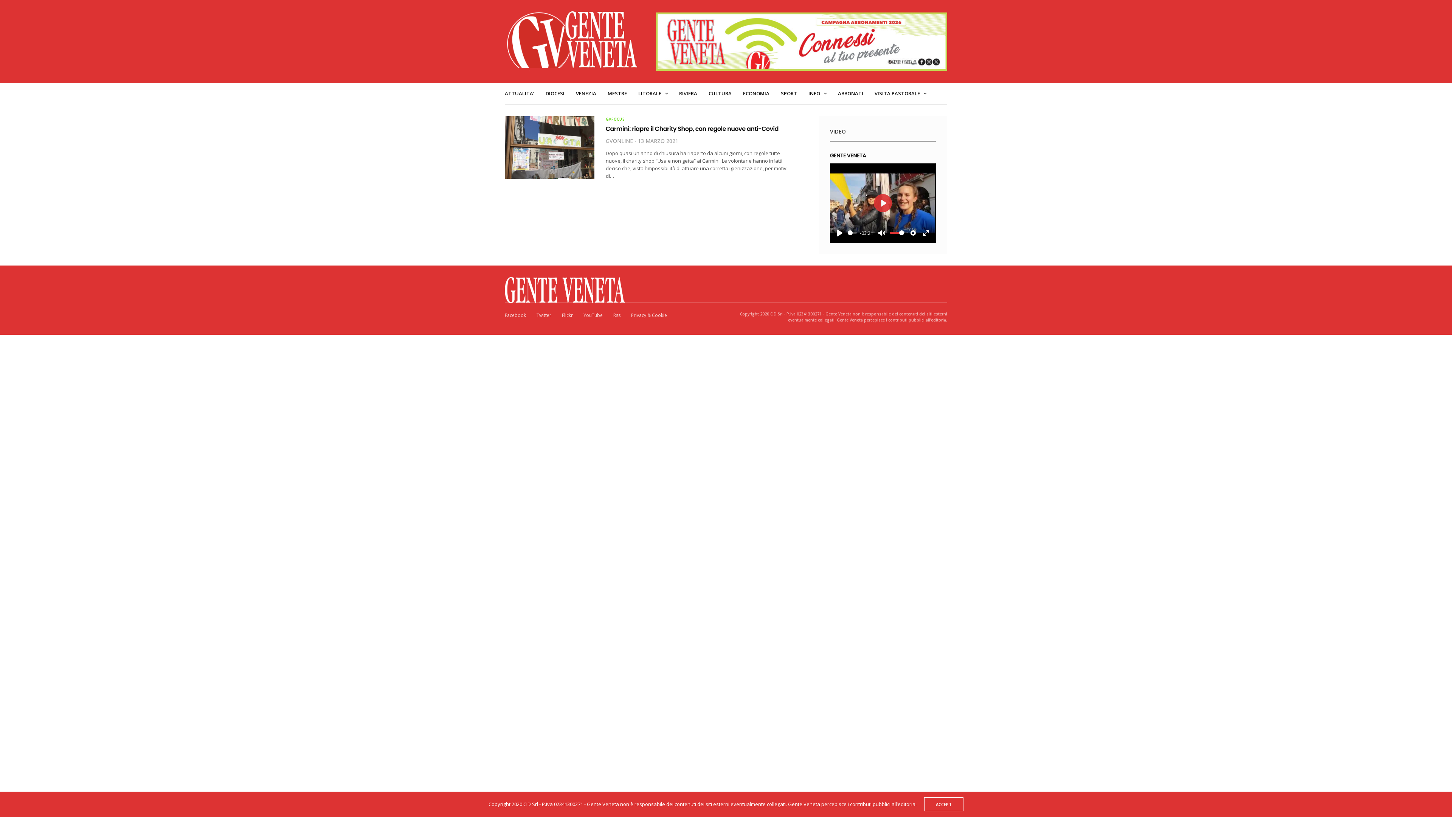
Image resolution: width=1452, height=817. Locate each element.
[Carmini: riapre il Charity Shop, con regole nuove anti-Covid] (549, 147)
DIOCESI (555, 93)
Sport (789, 93)
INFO (814, 93)
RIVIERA (688, 93)
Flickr (567, 315)
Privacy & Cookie (649, 315)
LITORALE (649, 93)
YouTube (593, 315)
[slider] (852, 232)
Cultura (720, 93)
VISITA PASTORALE (897, 93)
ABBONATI (850, 93)
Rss (617, 315)
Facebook (515, 315)
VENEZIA (586, 93)
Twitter (544, 315)
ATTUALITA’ (519, 93)
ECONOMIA (756, 93)
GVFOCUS (615, 119)
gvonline (619, 140)
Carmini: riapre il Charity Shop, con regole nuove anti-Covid (692, 128)
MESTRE (617, 93)
